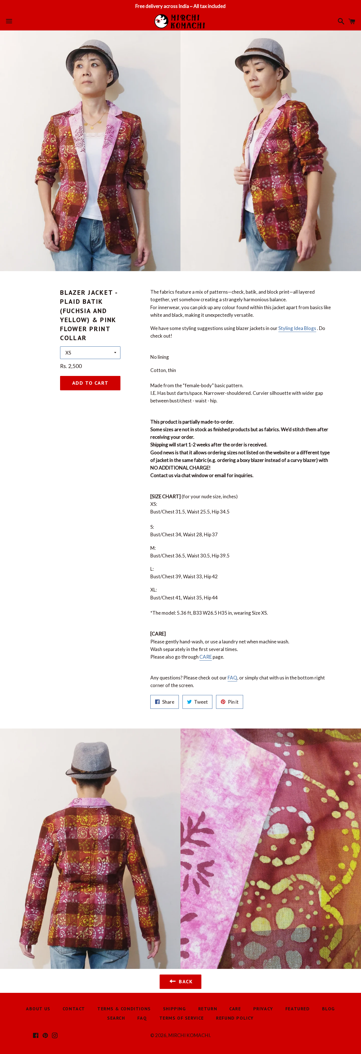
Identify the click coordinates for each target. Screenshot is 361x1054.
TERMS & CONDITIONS (124, 1008)
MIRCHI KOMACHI (189, 1035)
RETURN (207, 1008)
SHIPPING (174, 1008)
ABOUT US (38, 1008)
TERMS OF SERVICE (181, 1018)
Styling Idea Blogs (297, 328)
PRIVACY (263, 1008)
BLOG (328, 1008)
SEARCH (116, 1018)
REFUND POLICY (235, 1018)
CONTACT (74, 1008)
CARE (205, 657)
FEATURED (297, 1008)
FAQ (232, 678)
